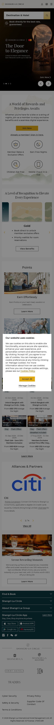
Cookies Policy (27, 371)
